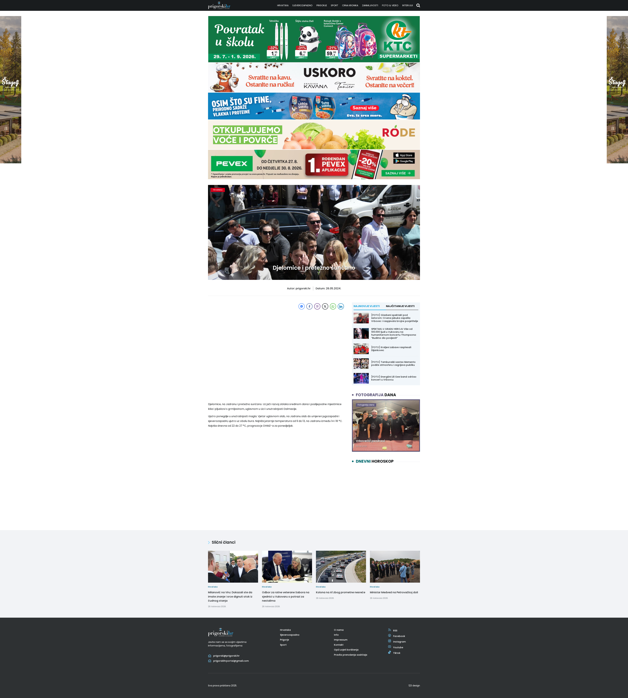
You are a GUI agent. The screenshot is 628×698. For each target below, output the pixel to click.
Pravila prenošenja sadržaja (350, 654)
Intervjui (407, 5)
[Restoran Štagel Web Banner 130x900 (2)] (10, 162)
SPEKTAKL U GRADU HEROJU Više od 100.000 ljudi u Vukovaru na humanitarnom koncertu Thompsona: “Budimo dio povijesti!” (393, 333)
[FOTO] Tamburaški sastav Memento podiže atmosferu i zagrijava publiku (393, 363)
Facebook (399, 636)
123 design (414, 685)
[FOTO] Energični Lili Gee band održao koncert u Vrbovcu (393, 378)
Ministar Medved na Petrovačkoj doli (394, 592)
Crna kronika (350, 5)
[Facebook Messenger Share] (301, 306)
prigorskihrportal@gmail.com (231, 660)
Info (336, 634)
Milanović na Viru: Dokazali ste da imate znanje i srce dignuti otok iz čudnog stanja (230, 596)
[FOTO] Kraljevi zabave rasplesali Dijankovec (391, 349)
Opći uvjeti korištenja (346, 649)
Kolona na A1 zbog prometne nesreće (340, 592)
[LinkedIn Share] (341, 306)
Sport (334, 5)
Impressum (340, 639)
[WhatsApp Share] (333, 306)
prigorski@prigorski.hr (226, 655)
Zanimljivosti (370, 5)
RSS (395, 630)
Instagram (399, 641)
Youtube (398, 647)
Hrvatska (282, 5)
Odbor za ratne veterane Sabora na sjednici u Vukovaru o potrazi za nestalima (285, 596)
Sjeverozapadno (302, 5)
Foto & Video (390, 5)
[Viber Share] (317, 306)
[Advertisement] (276, 333)
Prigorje (321, 5)
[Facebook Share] (309, 306)
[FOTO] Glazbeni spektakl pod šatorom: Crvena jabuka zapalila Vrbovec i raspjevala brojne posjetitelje (394, 318)
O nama (339, 630)
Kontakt (338, 644)
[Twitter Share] (325, 306)
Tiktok (396, 653)
